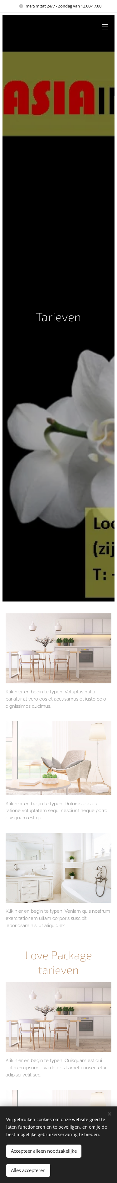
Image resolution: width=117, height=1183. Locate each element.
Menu (105, 26)
